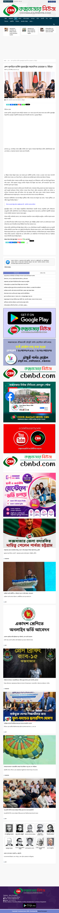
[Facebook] (12, 104)
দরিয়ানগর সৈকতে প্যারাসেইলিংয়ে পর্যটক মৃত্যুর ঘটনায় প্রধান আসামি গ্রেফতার (21, 680)
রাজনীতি (12, 21)
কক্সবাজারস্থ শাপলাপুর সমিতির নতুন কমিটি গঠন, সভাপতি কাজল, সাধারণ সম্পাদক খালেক (23, 299)
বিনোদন (6, 21)
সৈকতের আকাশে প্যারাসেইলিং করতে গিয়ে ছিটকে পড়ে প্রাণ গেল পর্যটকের (20, 766)
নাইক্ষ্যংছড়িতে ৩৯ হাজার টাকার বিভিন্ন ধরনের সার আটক (50, 30)
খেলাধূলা (33, 18)
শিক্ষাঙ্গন (17, 21)
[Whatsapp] (23, 104)
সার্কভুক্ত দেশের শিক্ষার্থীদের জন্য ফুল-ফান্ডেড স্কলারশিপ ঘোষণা (18, 723)
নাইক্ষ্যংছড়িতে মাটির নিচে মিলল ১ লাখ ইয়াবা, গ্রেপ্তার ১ (15, 305)
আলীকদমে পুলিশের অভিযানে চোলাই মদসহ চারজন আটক (16, 302)
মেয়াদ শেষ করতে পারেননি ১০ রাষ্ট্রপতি (12, 853)
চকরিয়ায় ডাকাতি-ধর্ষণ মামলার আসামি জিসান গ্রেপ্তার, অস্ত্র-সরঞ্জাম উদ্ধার (19, 290)
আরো (31, 21)
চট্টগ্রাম (19, 18)
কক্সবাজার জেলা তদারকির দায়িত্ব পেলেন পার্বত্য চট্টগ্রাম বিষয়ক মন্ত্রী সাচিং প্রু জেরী (22, 550)
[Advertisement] (29, 48)
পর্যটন (37, 18)
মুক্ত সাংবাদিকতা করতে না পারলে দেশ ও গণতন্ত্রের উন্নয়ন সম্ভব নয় (18, 296)
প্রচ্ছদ (6, 18)
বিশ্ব (47, 18)
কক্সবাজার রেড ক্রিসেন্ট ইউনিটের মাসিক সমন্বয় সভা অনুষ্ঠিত (16, 281)
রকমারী (42, 18)
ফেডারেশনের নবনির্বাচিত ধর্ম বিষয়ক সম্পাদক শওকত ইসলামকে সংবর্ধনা (13, 32)
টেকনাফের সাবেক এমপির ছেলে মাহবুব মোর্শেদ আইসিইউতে (16, 293)
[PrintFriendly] (8, 104)
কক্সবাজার (11, 18)
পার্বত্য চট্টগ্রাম (26, 18)
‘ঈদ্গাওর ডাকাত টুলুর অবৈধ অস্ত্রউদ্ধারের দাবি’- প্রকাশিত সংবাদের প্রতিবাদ (20, 204)
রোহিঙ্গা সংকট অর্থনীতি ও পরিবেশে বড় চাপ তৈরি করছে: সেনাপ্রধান (18, 593)
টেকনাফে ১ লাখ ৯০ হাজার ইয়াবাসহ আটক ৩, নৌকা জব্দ (16, 278)
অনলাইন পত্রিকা (24, 21)
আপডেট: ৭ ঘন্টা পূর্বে (18, 1)
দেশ (16, 18)
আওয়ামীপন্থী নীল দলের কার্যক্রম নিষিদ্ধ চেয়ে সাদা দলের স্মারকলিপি (19, 810)
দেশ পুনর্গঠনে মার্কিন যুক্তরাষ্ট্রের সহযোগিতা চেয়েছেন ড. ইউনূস (28, 66)
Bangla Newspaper (42, 911)
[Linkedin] (15, 104)
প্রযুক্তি (50, 18)
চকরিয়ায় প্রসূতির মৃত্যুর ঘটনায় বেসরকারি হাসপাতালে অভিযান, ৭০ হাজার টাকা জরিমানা (22, 287)
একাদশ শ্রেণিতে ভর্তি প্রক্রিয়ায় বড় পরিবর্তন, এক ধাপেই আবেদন (18, 636)
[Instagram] (19, 104)
